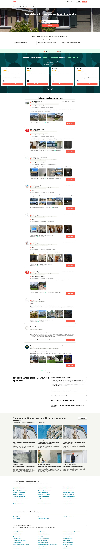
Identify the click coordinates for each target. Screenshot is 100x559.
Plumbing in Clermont (17, 533)
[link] (3, 81)
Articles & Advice (32, 4)
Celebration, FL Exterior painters (44, 503)
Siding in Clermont (16, 518)
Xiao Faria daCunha (67, 464)
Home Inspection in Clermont (68, 546)
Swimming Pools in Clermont (18, 546)
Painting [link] (14, 6)
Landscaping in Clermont (17, 531)
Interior (14, 4)
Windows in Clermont (42, 548)
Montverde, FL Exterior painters (19, 486)
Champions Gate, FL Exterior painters (70, 498)
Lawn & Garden (23, 4)
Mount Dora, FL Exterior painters (44, 490)
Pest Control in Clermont (42, 533)
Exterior (18, 4)
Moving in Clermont (41, 531)
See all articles (82, 418)
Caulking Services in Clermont (68, 516)
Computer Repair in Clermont (68, 534)
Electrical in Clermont (17, 538)
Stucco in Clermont (41, 516)
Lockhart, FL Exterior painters (68, 503)
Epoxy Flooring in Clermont (68, 544)
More (27, 4)
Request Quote (70, 123)
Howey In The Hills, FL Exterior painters (20, 498)
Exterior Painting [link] (19, 6)
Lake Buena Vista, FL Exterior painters (45, 486)
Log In (79, 1)
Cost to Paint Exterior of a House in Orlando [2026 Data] (24, 443)
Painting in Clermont (17, 516)
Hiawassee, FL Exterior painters (44, 494)
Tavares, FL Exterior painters (68, 492)
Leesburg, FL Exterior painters (68, 490)
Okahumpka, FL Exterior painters (69, 496)
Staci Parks (15, 464)
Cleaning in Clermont (42, 536)
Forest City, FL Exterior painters (44, 500)
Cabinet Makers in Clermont (68, 538)
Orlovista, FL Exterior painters (68, 494)
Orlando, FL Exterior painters (18, 503)
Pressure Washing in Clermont (43, 518)
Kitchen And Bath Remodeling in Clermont (21, 544)
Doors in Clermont (66, 540)
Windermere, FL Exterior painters (19, 496)
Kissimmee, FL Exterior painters (69, 486)
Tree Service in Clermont (17, 536)
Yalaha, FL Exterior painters (43, 492)
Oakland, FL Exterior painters (18, 488)
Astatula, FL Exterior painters (18, 500)
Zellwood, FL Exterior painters (68, 488)
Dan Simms (15, 440)
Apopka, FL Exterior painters (43, 501)
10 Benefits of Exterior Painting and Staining (73, 466)
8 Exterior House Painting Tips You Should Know (24, 466)
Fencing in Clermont (17, 542)
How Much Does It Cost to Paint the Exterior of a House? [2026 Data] (74, 443)
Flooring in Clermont (17, 548)
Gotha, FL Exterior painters (18, 501)
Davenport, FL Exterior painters (44, 498)
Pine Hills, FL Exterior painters (43, 496)
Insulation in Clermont (67, 548)
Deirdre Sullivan (41, 464)
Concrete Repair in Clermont (43, 538)
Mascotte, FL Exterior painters (18, 494)
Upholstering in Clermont (67, 536)
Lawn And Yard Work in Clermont (19, 540)
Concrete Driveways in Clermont (69, 533)
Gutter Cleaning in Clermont (68, 542)
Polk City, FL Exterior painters (68, 501)
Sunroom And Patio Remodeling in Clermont (71, 531)
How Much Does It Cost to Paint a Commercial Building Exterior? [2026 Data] (48, 443)
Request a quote (13, 83)
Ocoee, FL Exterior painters (43, 488)
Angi (39, 440)
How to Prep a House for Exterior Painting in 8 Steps (49, 466)
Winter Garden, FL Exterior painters (19, 490)
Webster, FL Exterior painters (68, 500)
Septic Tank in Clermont (42, 540)
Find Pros (50, 25)
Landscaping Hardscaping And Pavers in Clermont (47, 544)
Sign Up (84, 1)
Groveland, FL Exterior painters (19, 492)
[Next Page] (61, 370)
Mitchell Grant (66, 440)
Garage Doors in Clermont (43, 542)
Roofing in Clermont (17, 534)
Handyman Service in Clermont (44, 534)
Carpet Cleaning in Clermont (43, 546)
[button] (34, 117)
